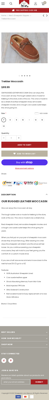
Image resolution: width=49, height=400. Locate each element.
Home (3, 15)
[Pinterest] (10, 360)
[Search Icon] (11, 3)
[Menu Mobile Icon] (3, 3)
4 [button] (27, 75)
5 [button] (29, 75)
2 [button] (22, 75)
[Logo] (24, 3)
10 (23, 120)
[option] (24, 10)
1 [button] (19, 75)
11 (29, 120)
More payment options (24, 168)
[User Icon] (35, 3)
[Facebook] (3, 360)
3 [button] (24, 75)
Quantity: (5, 133)
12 (35, 120)
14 (4, 126)
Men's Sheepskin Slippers (19, 15)
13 (42, 120)
